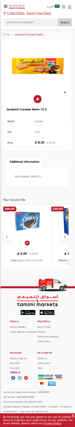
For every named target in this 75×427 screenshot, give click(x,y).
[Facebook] (13, 378)
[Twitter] (19, 378)
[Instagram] (26, 378)
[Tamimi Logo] (17, 6)
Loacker (38, 121)
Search (64, 22)
